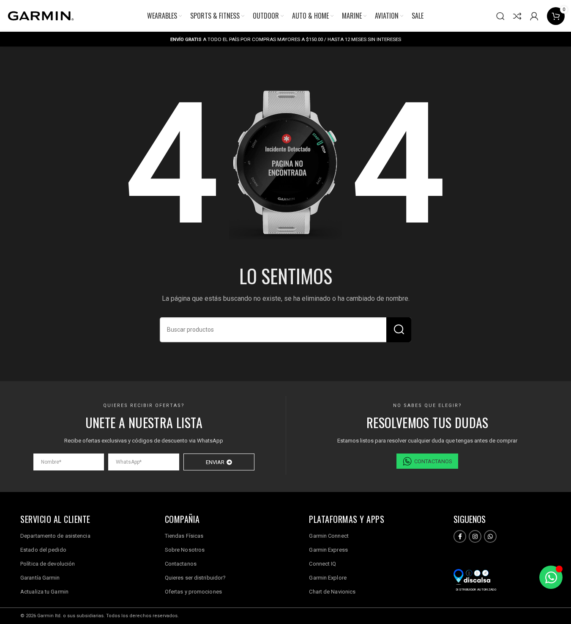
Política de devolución (47, 564)
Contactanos (181, 564)
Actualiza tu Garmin (44, 591)
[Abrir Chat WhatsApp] (551, 577)
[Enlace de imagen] (472, 576)
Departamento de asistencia (55, 536)
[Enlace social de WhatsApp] (490, 536)
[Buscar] (500, 16)
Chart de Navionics (332, 591)
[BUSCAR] (398, 329)
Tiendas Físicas (184, 536)
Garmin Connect (328, 536)
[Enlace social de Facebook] (460, 536)
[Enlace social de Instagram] (475, 536)
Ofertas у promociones (193, 591)
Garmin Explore (327, 578)
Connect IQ (322, 564)
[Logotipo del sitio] (40, 15)
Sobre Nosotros (185, 550)
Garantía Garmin (40, 578)
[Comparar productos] (517, 16)
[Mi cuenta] (534, 16)
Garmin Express (328, 550)
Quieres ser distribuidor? (195, 578)
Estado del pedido (43, 550)
